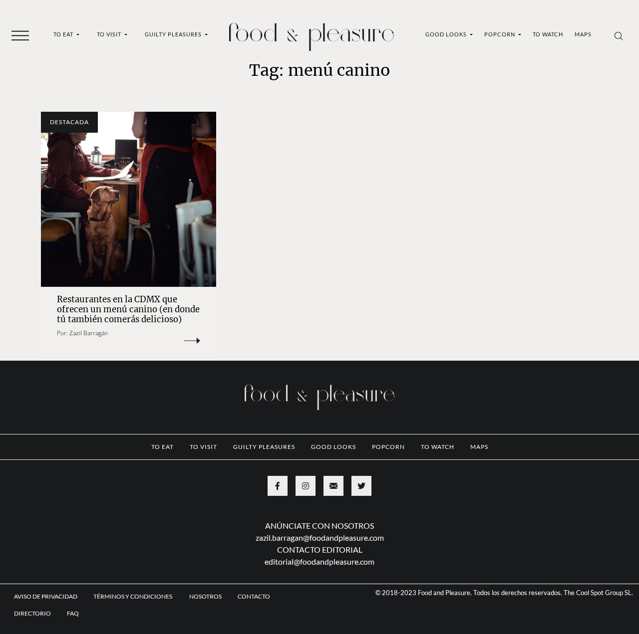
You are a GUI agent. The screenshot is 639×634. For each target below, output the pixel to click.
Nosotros (205, 596)
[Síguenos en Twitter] (361, 486)
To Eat (64, 34)
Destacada (69, 122)
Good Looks (446, 34)
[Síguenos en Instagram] (306, 486)
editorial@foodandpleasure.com (319, 561)
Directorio (32, 613)
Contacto (254, 596)
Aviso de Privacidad (45, 596)
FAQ (73, 613)
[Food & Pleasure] (311, 33)
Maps (583, 34)
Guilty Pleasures (174, 34)
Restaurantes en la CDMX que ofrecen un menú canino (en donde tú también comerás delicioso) (128, 309)
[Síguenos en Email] (333, 486)
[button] (20, 34)
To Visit (110, 34)
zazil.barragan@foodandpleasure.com (320, 537)
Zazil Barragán (88, 333)
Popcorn (500, 34)
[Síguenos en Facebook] (278, 486)
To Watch (548, 34)
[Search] (619, 35)
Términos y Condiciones (133, 596)
